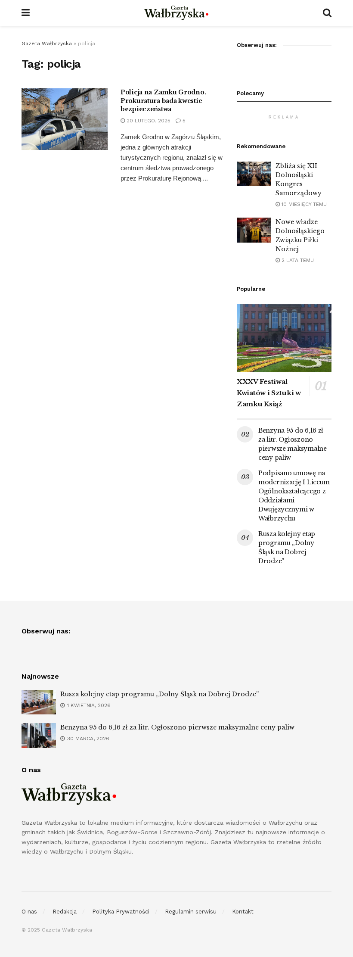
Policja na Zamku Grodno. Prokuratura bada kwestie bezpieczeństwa (163, 100)
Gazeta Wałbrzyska (47, 44)
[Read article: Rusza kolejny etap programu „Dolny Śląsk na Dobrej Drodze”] (39, 702)
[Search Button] (327, 13)
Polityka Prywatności (120, 911)
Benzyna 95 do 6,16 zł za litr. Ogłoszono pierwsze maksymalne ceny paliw (177, 727)
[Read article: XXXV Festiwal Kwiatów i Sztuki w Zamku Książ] (284, 338)
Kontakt (243, 911)
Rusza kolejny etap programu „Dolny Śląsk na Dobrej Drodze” (159, 694)
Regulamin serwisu (191, 911)
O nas (29, 911)
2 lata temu (297, 260)
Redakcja (65, 911)
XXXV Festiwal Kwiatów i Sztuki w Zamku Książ (269, 392)
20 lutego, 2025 (147, 121)
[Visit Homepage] (176, 13)
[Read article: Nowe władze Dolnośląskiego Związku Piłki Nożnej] (254, 230)
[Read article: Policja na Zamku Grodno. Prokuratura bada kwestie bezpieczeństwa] (65, 119)
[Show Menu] (26, 13)
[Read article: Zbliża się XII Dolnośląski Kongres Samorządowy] (254, 174)
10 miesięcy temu (303, 204)
